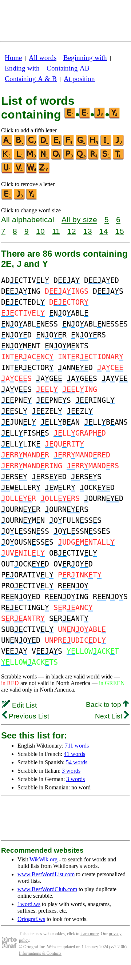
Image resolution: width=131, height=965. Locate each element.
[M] (32, 158)
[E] (57, 144)
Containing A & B (31, 79)
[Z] (44, 172)
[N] (44, 158)
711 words (77, 745)
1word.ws (28, 904)
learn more (89, 933)
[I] (106, 144)
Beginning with (85, 57)
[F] (69, 144)
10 (40, 231)
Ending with (22, 68)
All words (42, 57)
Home (13, 57)
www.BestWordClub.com (47, 889)
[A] (7, 144)
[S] (106, 158)
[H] (94, 144)
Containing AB (68, 68)
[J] (118, 144)
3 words (71, 771)
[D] (44, 144)
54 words (76, 762)
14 (103, 231)
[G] (81, 144)
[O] (57, 158)
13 (87, 231)
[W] (32, 172)
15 (119, 231)
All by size (79, 219)
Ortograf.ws (31, 919)
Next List (109, 716)
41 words (74, 754)
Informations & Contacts (40, 953)
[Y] (32, 198)
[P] (69, 158)
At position (79, 79)
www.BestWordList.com (46, 874)
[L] (19, 158)
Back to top (104, 704)
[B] (19, 144)
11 (56, 231)
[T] (118, 158)
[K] (7, 158)
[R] (94, 158)
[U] (7, 172)
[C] (32, 144)
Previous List (28, 716)
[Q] (81, 158)
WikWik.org (43, 859)
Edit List (23, 705)
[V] (19, 172)
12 (71, 231)
